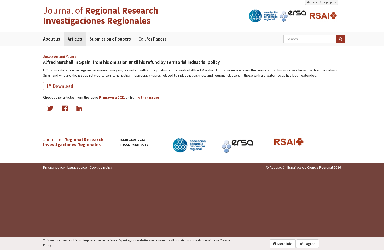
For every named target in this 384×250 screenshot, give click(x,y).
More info (284, 243)
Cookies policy (101, 167)
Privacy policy (54, 167)
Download (62, 86)
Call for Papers (152, 39)
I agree (310, 243)
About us (51, 39)
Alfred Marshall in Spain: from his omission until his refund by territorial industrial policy (131, 62)
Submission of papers (110, 39)
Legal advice (77, 167)
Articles (75, 39)
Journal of (100, 15)
